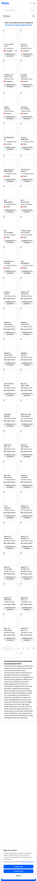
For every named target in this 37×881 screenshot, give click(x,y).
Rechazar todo (18, 871)
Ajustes (18, 875)
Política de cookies (27, 862)
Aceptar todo (18, 866)
